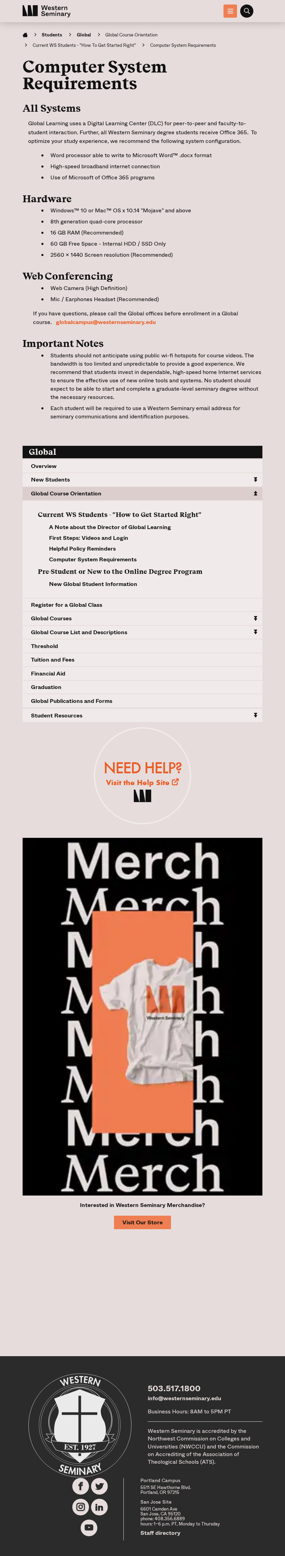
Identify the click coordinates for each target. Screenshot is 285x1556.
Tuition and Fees (52, 660)
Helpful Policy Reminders (82, 549)
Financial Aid (48, 674)
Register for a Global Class (66, 605)
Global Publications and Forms (71, 701)
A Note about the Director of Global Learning (110, 527)
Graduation (46, 687)
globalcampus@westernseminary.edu (106, 322)
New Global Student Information (93, 584)
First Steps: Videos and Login (88, 538)
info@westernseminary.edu (184, 1398)
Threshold (44, 646)
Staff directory (160, 1533)
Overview (44, 466)
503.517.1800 (174, 1388)
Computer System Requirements (93, 559)
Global (84, 35)
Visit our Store (142, 1222)
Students (52, 35)
